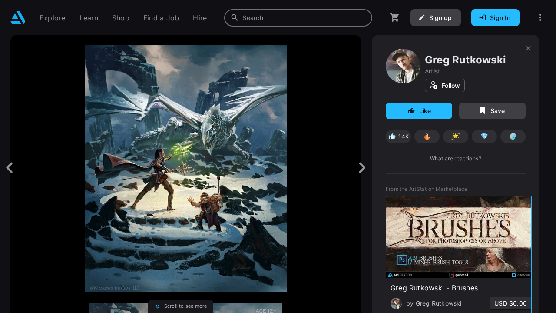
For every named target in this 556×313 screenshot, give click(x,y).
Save (497, 110)
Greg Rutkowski (465, 59)
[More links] (540, 18)
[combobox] (298, 18)
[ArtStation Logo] (18, 17)
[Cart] (395, 18)
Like (425, 110)
